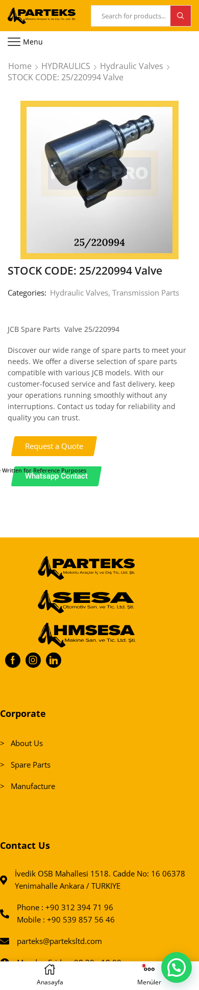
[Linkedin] (53, 660)
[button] (54, 446)
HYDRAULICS (65, 66)
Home (20, 66)
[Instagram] (33, 660)
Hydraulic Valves (131, 66)
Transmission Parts (145, 292)
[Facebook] (12, 660)
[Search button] (180, 16)
